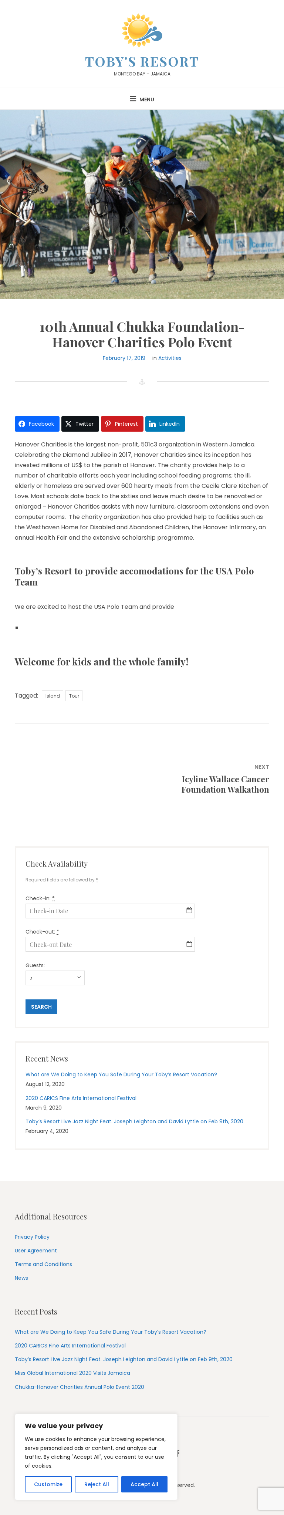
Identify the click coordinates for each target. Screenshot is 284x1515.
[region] (96, 1457)
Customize (48, 1484)
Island (52, 696)
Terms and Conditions (43, 1264)
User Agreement (36, 1250)
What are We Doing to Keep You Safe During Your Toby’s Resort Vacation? (121, 1074)
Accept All (144, 1484)
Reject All (96, 1484)
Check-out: (42, 931)
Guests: (35, 965)
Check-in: (40, 898)
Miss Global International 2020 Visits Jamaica (72, 1373)
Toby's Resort (142, 61)
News (21, 1278)
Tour (74, 696)
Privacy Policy (32, 1237)
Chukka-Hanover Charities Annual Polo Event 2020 (79, 1387)
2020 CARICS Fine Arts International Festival (81, 1098)
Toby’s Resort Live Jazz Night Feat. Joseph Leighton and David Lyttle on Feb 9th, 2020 (134, 1121)
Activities (170, 358)
